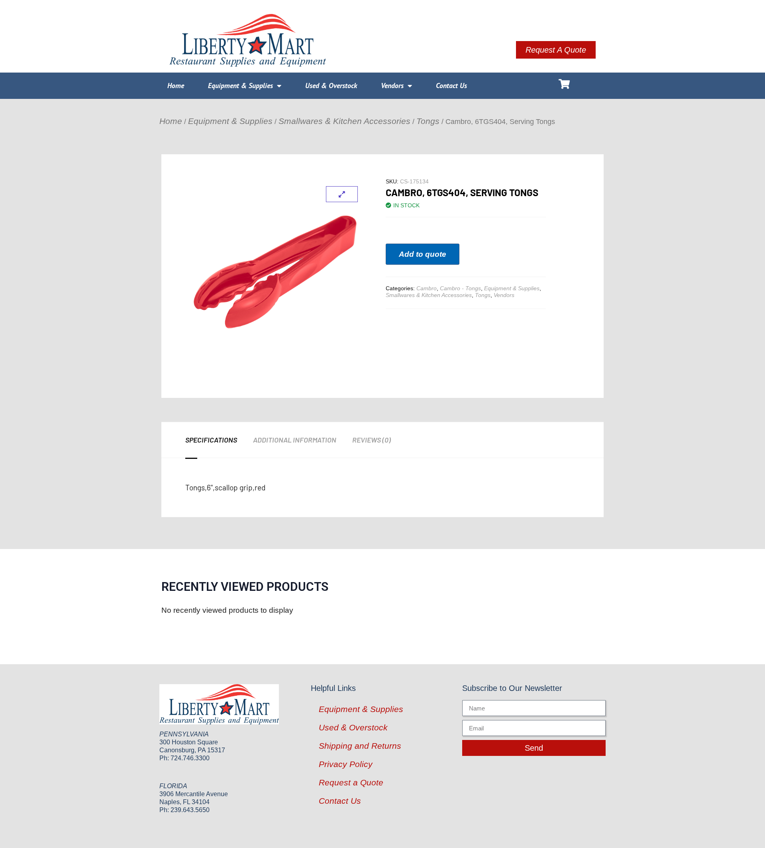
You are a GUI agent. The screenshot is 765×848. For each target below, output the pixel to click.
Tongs (427, 121)
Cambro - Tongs (460, 288)
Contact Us (451, 85)
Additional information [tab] (294, 439)
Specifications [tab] (211, 439)
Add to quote (422, 254)
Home (175, 85)
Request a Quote (351, 782)
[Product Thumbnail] (342, 194)
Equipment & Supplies (240, 85)
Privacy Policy (346, 764)
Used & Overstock (331, 85)
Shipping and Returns (360, 745)
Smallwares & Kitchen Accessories (344, 121)
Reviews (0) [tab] (371, 439)
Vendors (392, 85)
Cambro (426, 288)
